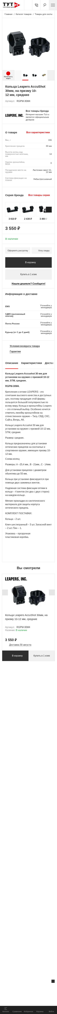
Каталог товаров (23, 14)
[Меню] (53, 5)
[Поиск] (45, 5)
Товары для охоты (43, 14)
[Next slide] (51, 75)
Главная (8, 14)
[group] (25, 75)
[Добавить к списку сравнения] (43, 101)
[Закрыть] (53, 981)
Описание (11, 363)
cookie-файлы (37, 987)
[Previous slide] (5, 592)
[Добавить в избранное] (50, 101)
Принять (38, 1000)
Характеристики (31, 363)
